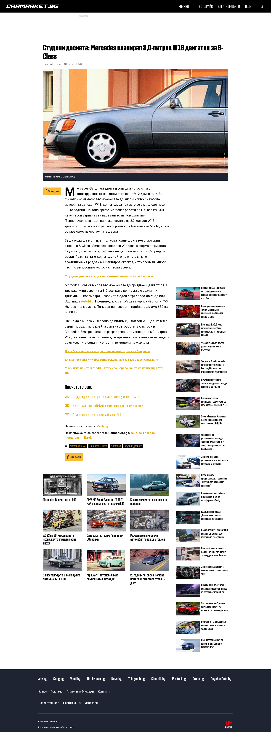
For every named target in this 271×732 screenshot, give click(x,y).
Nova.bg (116, 678)
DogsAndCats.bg (221, 678)
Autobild (87, 301)
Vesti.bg (102, 426)
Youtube (136, 433)
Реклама (56, 691)
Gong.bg (58, 678)
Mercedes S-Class (98, 446)
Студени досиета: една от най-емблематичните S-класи (109, 276)
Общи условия (67, 727)
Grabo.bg (198, 678)
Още (248, 6)
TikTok (87, 437)
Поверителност (48, 702)
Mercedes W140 (78, 446)
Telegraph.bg (136, 678)
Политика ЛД (72, 702)
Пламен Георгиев (53, 64)
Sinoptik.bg (158, 678)
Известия (91, 702)
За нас (42, 691)
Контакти (104, 691)
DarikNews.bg (96, 678)
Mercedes (116, 446)
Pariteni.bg (179, 678)
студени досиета (133, 446)
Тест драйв (205, 6)
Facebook (149, 433)
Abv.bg (42, 678)
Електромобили (229, 6)
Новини (183, 6)
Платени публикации (80, 691)
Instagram (72, 437)
